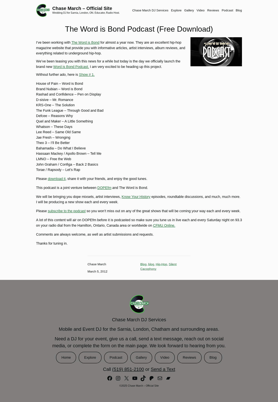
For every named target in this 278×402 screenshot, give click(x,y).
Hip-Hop (161, 264)
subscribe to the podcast (67, 211)
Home (66, 357)
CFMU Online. (164, 225)
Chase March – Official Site (82, 8)
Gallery (141, 357)
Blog (143, 264)
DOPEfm (104, 188)
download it (56, 179)
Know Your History (136, 197)
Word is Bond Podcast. (71, 67)
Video (164, 357)
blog (151, 264)
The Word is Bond (85, 42)
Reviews (189, 357)
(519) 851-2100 (128, 369)
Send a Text (163, 369)
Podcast (116, 357)
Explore (90, 357)
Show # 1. (87, 75)
